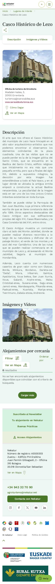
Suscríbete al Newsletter (27, 414)
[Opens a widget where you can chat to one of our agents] (43, 578)
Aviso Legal (22, 535)
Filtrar (9, 358)
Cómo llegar (17, 107)
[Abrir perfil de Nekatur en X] (27, 508)
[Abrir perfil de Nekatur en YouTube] (36, 508)
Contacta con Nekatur (27, 498)
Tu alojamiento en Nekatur (27, 420)
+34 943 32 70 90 (20, 487)
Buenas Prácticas (27, 426)
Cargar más (27, 395)
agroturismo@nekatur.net (22, 492)
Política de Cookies (40, 535)
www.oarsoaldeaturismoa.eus (19, 102)
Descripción (14, 39)
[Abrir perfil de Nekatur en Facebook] (19, 508)
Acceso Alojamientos (29, 437)
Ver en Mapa (17, 113)
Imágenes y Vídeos (36, 39)
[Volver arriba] (3, 541)
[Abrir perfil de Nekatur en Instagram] (10, 508)
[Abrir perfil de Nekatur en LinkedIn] (45, 508)
